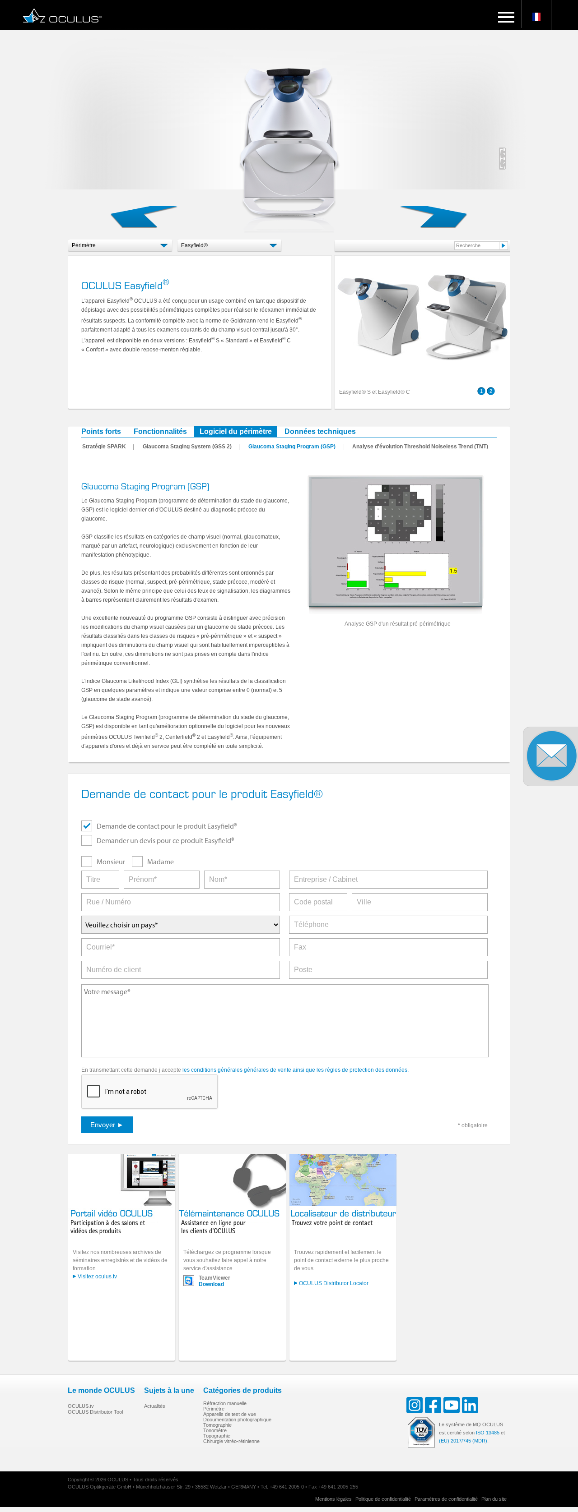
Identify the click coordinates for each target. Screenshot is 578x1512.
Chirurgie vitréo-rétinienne (231, 1441)
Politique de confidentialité (383, 1499)
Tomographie (217, 1425)
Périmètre (213, 1408)
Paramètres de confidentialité (446, 1499)
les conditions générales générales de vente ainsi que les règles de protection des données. (295, 1070)
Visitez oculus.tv (97, 1276)
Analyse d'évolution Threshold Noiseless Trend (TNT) (420, 446)
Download (211, 1284)
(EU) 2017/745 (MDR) (463, 1440)
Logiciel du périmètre (236, 431)
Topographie (216, 1435)
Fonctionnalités (160, 431)
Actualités (154, 1406)
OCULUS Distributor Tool (95, 1412)
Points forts (101, 431)
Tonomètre (215, 1430)
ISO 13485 (487, 1432)
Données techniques (320, 431)
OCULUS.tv (81, 1406)
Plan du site (494, 1499)
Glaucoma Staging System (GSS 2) (187, 446)
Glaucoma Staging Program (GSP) (292, 446)
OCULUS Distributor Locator (333, 1283)
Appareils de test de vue (229, 1414)
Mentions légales (333, 1499)
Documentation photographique (237, 1419)
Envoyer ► (107, 1125)
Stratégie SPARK (104, 446)
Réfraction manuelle (225, 1403)
